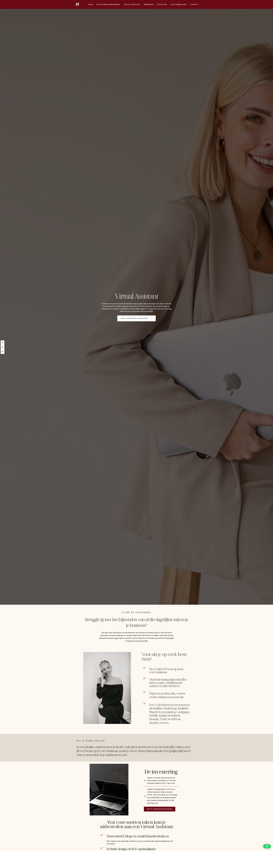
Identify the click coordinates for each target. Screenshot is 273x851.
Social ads (162, 4)
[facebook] (2, 342)
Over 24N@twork (178, 4)
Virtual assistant (132, 4)
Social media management (108, 4)
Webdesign (148, 4)
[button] (267, 846)
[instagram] (2, 347)
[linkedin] (2, 351)
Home (90, 4)
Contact (194, 4)
